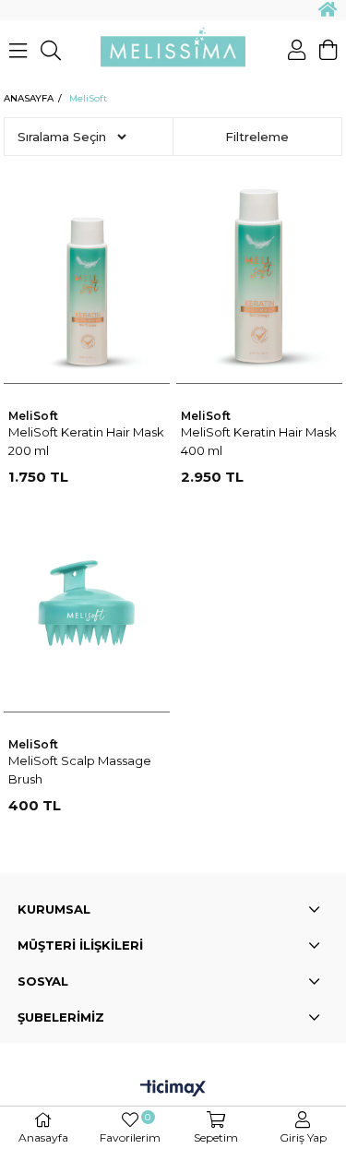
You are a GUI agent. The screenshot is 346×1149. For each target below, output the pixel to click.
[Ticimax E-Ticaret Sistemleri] (173, 1089)
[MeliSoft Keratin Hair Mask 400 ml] (259, 274)
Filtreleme (257, 136)
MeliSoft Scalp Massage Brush (79, 769)
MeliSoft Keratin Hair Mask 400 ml (259, 441)
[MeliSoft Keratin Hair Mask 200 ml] (87, 274)
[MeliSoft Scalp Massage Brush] (87, 603)
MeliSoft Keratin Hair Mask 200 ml (86, 441)
